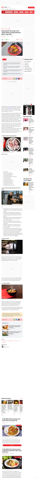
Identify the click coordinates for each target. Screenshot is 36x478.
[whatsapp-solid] (14, 78)
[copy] (21, 78)
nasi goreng (10, 107)
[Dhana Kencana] (3, 347)
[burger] (33, 9)
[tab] (4, 59)
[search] (26, 7)
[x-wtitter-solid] (19, 78)
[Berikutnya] (22, 404)
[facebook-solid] (16, 78)
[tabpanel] (12, 68)
